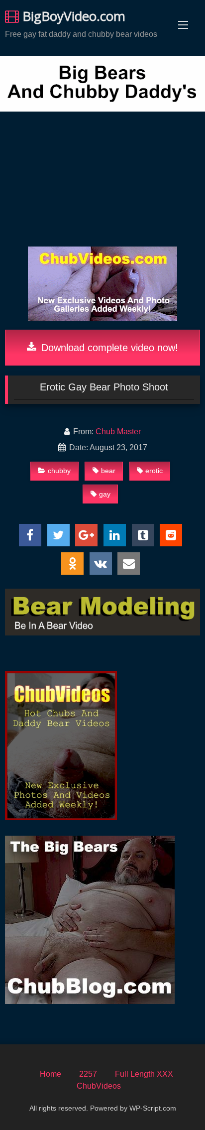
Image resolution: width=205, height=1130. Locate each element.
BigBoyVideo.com (72, 16)
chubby (59, 471)
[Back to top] (174, 1100)
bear (108, 471)
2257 (88, 1074)
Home (50, 1074)
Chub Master (118, 431)
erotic (154, 471)
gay (104, 494)
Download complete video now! (108, 347)
